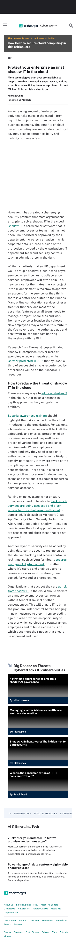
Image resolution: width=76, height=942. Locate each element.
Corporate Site (11, 912)
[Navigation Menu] (5, 26)
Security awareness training (27, 415)
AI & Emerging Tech (20, 813)
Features (18, 924)
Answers (35, 920)
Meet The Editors (49, 905)
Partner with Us (40, 908)
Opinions (18, 932)
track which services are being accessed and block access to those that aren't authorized (37, 505)
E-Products (61, 920)
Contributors (10, 920)
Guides (7, 932)
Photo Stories (32, 932)
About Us (8, 905)
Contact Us (9, 908)
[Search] (71, 26)
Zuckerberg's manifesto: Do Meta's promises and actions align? (32, 839)
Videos (7, 936)
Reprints (23, 920)
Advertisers (24, 908)
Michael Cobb (15, 95)
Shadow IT (15, 226)
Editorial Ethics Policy (27, 905)
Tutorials (64, 932)
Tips (54, 932)
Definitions (47, 920)
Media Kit (56, 908)
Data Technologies (45, 813)
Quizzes (45, 932)
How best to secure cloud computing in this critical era (37, 45)
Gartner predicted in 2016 (25, 361)
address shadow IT (54, 393)
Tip (9, 57)
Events (7, 924)
